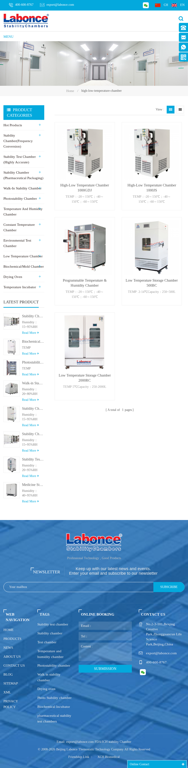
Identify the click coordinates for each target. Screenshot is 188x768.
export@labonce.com (60, 4)
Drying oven (46, 689)
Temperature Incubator (19, 287)
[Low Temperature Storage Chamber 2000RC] (84, 342)
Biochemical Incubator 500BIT (33, 341)
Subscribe (169, 587)
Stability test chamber (52, 624)
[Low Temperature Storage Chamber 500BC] (151, 247)
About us (12, 656)
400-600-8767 (24, 4)
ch (166, 5)
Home (70, 91)
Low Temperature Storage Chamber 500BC (152, 282)
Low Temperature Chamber (23, 256)
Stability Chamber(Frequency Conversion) (18, 141)
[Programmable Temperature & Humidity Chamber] (84, 247)
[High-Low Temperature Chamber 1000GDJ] (84, 152)
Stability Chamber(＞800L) (33, 434)
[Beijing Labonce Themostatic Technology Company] (26, 20)
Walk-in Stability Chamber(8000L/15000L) (33, 383)
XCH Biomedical (108, 757)
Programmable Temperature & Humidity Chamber (85, 282)
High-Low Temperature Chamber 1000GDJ (84, 187)
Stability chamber (49, 633)
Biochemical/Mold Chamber (23, 266)
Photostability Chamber (20, 198)
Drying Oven (12, 277)
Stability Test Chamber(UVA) (33, 459)
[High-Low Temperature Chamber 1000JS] (151, 152)
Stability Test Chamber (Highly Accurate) (19, 159)
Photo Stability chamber (54, 698)
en (182, 5)
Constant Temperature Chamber (19, 227)
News (8, 647)
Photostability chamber (53, 665)
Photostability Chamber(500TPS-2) (33, 362)
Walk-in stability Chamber (22, 188)
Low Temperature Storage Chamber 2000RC (85, 377)
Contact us (14, 665)
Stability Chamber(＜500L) (33, 408)
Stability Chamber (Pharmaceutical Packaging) (23, 175)
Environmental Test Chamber (17, 243)
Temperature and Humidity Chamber (23, 211)
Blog (8, 674)
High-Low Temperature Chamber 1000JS (151, 187)
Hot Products (12, 125)
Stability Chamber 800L (33, 316)
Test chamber (46, 642)
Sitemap (10, 683)
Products (12, 639)
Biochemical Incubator (53, 707)
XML (7, 692)
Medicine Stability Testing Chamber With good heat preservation (33, 485)
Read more (29, 332)
